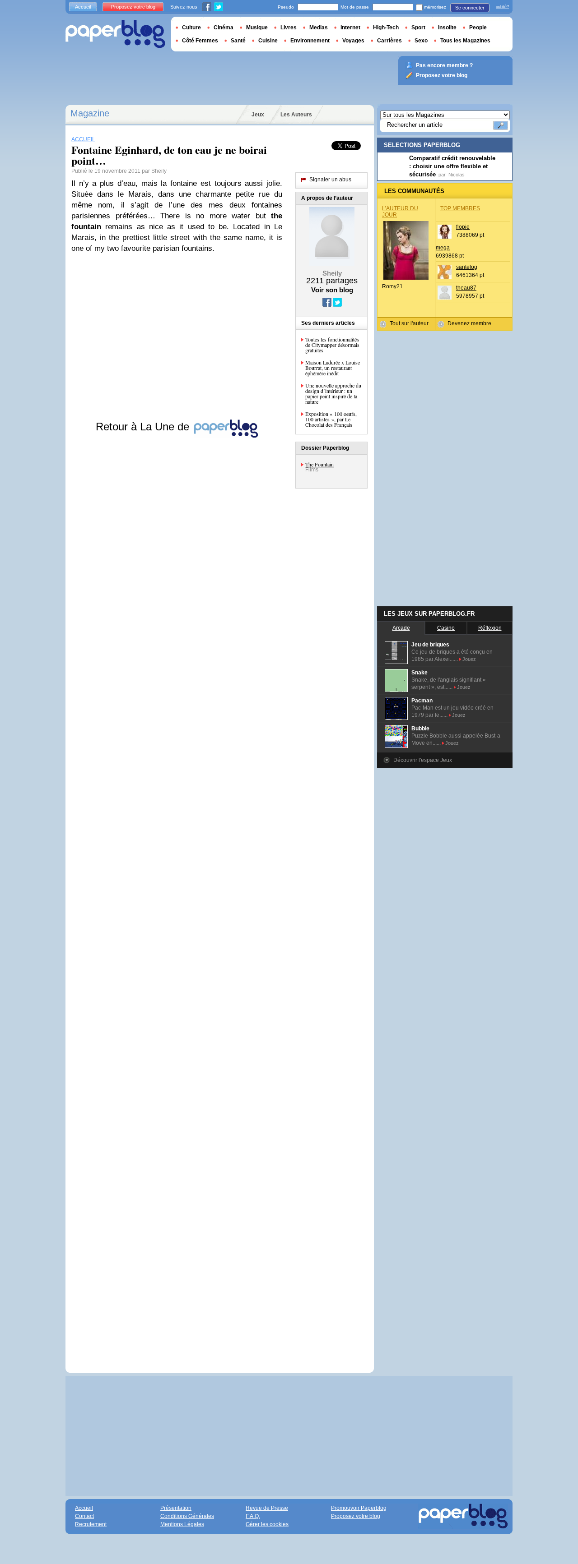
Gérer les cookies (267, 1524)
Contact (84, 1516)
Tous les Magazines (465, 40)
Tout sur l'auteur (409, 323)
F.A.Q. (253, 1516)
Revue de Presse (267, 1508)
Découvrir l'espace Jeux (422, 760)
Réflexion (490, 628)
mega (443, 248)
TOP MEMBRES (460, 208)
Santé (238, 40)
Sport (418, 27)
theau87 (466, 288)
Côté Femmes (200, 40)
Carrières (389, 40)
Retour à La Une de (144, 426)
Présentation (175, 1508)
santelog (466, 267)
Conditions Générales (187, 1516)
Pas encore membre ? (444, 65)
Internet (350, 27)
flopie (463, 227)
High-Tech (386, 27)
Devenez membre (469, 323)
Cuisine (268, 40)
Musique (257, 27)
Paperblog (115, 34)
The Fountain (319, 464)
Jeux (258, 114)
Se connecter (470, 7)
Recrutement (91, 1524)
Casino (446, 628)
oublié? (502, 7)
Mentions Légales (182, 1524)
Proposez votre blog (133, 6)
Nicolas (456, 174)
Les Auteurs (296, 114)
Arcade (401, 628)
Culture (191, 27)
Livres (288, 27)
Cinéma (223, 27)
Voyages (353, 40)
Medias (318, 27)
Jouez (469, 659)
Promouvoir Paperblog (359, 1508)
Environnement (310, 40)
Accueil (83, 6)
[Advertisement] (176, 896)
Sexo (421, 40)
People (478, 27)
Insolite (447, 27)
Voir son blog (332, 290)
